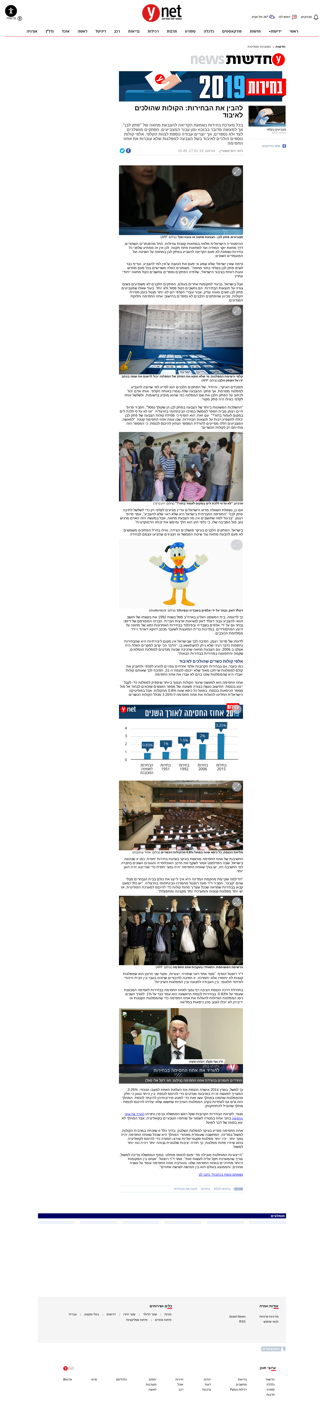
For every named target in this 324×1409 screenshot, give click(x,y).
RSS (242, 1321)
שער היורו (129, 1314)
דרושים (111, 1314)
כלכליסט (121, 1379)
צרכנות (206, 1389)
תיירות (179, 1379)
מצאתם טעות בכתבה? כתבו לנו (221, 1174)
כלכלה (271, 1384)
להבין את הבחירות (185, 1189)
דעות (208, 1384)
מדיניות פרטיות (268, 1316)
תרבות (271, 1394)
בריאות (242, 1379)
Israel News (237, 1316)
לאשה (152, 1389)
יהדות (207, 1379)
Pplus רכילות (238, 1389)
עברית (73, 1314)
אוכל (180, 1384)
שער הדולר (150, 1314)
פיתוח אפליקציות (136, 1320)
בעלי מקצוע (91, 1314)
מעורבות (151, 1384)
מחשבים (241, 1384)
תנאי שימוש (271, 1321)
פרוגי (94, 1379)
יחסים (152, 1379)
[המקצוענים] (273, 1350)
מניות (168, 1314)
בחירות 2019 (222, 1189)
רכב (180, 1389)
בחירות (205, 1189)
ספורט (271, 1389)
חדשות (280, 46)
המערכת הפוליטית (259, 46)
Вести (67, 1379)
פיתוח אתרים (163, 1320)
